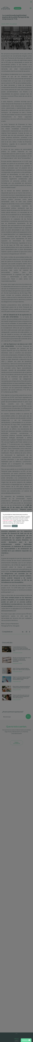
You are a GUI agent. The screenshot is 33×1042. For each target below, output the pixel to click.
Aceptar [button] (15, 526)
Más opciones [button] (7, 526)
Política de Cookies (8, 520)
